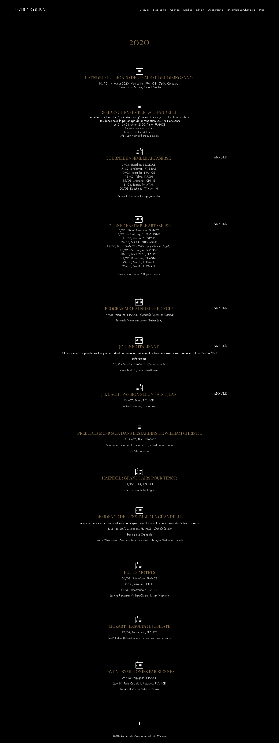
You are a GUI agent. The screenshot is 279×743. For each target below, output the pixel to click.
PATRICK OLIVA (30, 9)
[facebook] (139, 724)
